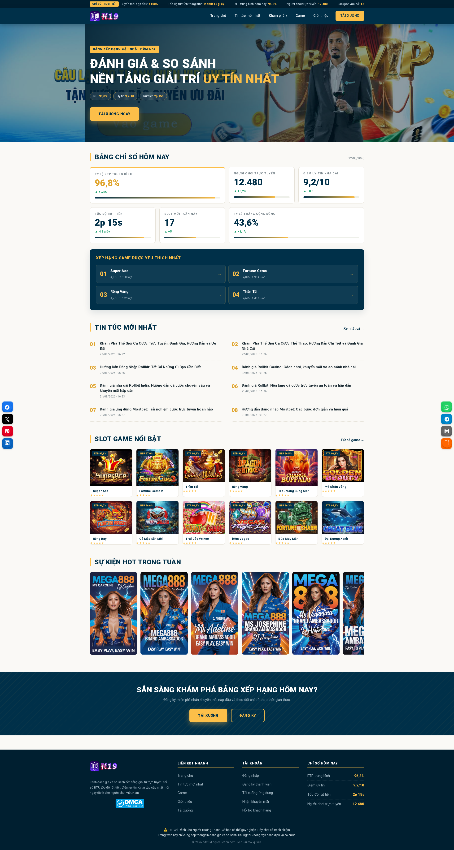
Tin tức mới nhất (247, 16)
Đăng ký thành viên (256, 784)
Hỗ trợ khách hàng (256, 810)
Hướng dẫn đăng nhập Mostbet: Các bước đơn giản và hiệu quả (295, 409)
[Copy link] (447, 443)
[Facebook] (7, 407)
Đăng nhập (250, 775)
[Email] (447, 431)
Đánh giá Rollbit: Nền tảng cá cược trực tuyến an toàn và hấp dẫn (296, 385)
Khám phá (278, 16)
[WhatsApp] (447, 407)
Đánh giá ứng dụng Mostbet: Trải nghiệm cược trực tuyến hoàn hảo (156, 409)
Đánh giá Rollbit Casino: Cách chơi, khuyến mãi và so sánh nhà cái (299, 367)
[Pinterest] (7, 431)
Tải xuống (349, 16)
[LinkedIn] (7, 443)
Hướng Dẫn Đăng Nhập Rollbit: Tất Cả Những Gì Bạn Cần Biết (150, 367)
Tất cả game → (352, 440)
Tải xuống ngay (114, 114)
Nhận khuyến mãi (255, 801)
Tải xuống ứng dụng (257, 793)
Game (300, 16)
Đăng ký (248, 715)
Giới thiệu (320, 16)
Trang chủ (218, 16)
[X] (7, 419)
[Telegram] (447, 419)
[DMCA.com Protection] (130, 803)
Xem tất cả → (354, 328)
